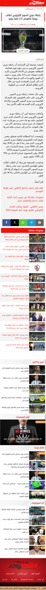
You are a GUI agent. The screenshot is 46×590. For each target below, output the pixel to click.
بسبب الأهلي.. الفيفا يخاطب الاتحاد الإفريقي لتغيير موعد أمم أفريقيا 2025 (24, 208)
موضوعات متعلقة (35, 230)
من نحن (4, 579)
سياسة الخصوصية (27, 579)
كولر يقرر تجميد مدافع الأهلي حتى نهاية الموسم (23, 189)
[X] (15, 222)
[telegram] (31, 222)
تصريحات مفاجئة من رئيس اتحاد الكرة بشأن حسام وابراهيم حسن (25, 199)
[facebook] (6, 222)
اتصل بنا (14, 579)
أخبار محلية (10, 573)
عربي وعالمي (29, 8)
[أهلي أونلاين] (36, 3)
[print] (39, 222)
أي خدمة (41, 579)
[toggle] (3, 3)
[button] (5, 433)
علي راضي (40, 59)
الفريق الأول (35, 573)
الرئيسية (39, 8)
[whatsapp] (23, 222)
